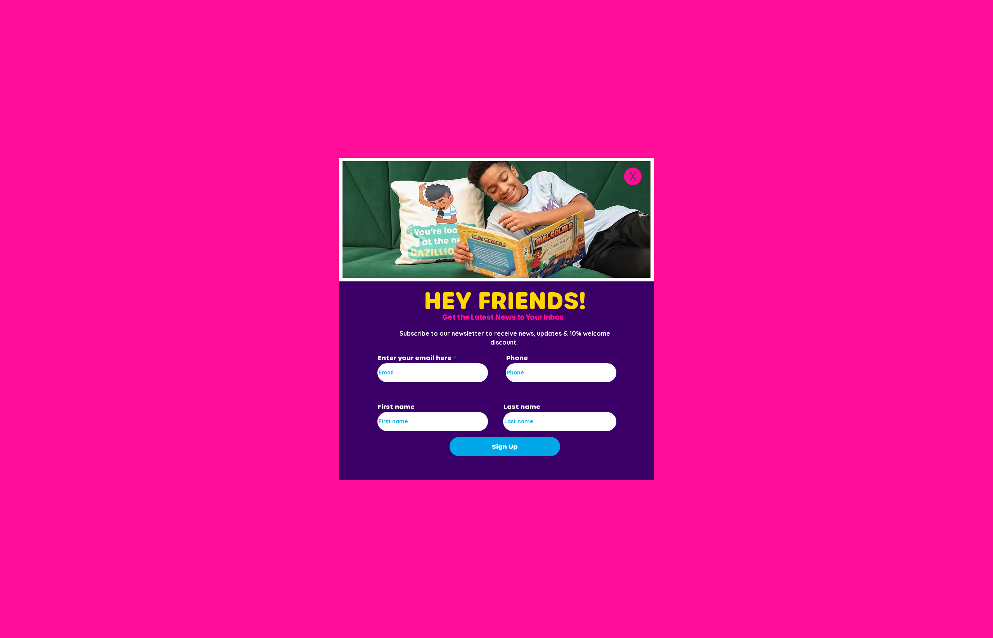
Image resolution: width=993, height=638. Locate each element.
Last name (521, 406)
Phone (517, 358)
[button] (633, 176)
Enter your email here (415, 358)
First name (396, 406)
